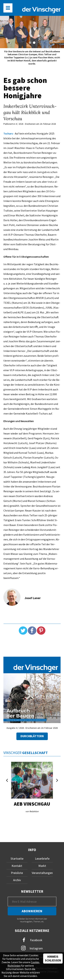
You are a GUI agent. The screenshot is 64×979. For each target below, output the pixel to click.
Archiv (17, 880)
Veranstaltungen (42, 873)
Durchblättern (32, 736)
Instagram (36, 948)
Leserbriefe (42, 858)
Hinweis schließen (53, 958)
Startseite (17, 858)
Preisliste (17, 873)
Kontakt (17, 866)
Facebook (35, 940)
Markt (42, 866)
